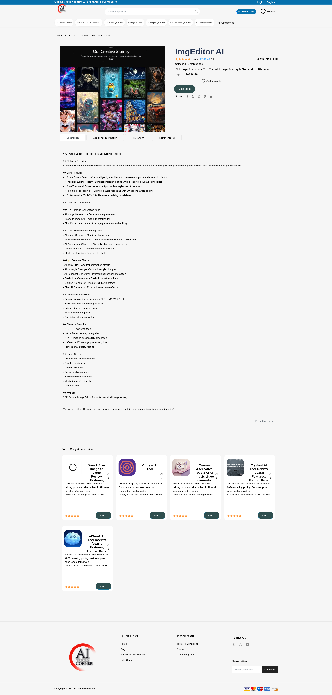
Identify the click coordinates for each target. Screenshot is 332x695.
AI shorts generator (204, 22)
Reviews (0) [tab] (138, 137)
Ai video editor (88, 35)
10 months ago (194, 63)
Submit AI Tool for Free (132, 654)
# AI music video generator (199, 494)
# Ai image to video (86, 494)
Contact (181, 649)
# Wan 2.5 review (107, 494)
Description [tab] (72, 137)
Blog (122, 649)
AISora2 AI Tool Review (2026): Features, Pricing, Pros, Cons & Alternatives (96, 547)
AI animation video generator (89, 22)
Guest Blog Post (186, 654)
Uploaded (180, 63)
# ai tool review (269, 494)
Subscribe (269, 669)
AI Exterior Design (64, 22)
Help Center (126, 660)
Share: (178, 96)
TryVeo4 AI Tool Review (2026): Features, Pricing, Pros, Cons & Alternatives (259, 477)
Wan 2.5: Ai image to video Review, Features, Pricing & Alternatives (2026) (97, 478)
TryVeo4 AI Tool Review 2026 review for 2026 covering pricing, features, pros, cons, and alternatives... (248, 487)
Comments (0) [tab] (167, 137)
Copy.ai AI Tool (149, 467)
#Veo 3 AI (178, 494)
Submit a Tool (246, 11)
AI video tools (72, 35)
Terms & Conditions (187, 643)
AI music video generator (180, 22)
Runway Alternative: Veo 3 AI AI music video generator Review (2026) (205, 477)
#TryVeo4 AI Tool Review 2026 (244, 494)
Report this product (264, 421)
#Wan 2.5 (70, 494)
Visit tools (185, 88)
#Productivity (146, 494)
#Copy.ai (124, 494)
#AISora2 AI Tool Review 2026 (82, 565)
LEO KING (204, 59)
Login (260, 2)
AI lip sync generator (156, 22)
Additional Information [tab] (105, 137)
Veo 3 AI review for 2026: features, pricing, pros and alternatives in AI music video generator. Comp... (195, 487)
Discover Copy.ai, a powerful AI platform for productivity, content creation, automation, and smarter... (141, 487)
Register (271, 2)
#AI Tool (134, 494)
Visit (102, 515)
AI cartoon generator (114, 22)
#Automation (160, 494)
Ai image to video (135, 22)
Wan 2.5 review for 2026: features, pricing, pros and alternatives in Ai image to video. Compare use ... (87, 487)
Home (60, 35)
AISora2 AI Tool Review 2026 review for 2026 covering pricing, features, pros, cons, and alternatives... (86, 558)
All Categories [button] (226, 22)
